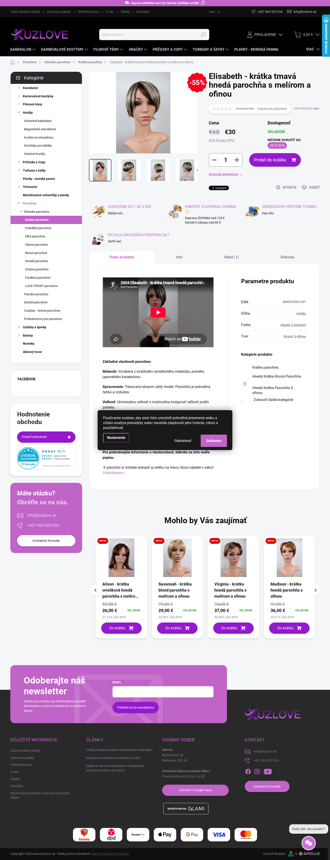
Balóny (28, 335)
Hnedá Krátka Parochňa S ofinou (272, 390)
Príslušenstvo (113, 473)
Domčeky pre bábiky (38, 145)
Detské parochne (35, 302)
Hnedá (285, 325)
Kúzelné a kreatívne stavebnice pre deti (113, 758)
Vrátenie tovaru (88, 11)
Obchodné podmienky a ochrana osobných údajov (40, 795)
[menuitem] (23, 49)
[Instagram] (257, 771)
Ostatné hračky (34, 154)
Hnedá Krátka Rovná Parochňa (276, 376)
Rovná (288, 336)
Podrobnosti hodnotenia (272, 108)
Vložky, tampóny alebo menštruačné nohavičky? (119, 750)
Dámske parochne (36, 211)
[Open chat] (308, 841)
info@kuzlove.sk (41, 515)
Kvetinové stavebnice (38, 137)
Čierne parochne (36, 244)
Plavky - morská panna (39, 179)
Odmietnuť (182, 441)
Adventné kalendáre (38, 121)
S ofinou (300, 336)
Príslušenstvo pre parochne (43, 319)
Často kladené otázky (25, 11)
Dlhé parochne (35, 236)
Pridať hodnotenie (34, 437)
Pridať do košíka (270, 160)
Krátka (301, 313)
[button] (121, 610)
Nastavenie (116, 437)
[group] (121, 587)
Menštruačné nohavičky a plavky (46, 195)
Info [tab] (179, 257)
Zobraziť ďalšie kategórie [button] (273, 400)
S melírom (298, 325)
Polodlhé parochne (38, 228)
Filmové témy (32, 104)
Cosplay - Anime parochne (42, 310)
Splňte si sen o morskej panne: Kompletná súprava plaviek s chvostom (115, 768)
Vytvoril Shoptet (274, 854)
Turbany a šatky (34, 170)
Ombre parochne (36, 269)
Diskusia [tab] (287, 257)
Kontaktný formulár (46, 540)
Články (125, 11)
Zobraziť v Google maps (195, 790)
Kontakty (143, 11)
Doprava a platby (59, 11)
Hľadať (203, 34)
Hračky (28, 112)
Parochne (30, 203)
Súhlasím (213, 441)
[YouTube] (268, 771)
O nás (110, 11)
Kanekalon (30, 88)
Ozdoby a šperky (34, 327)
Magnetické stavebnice (40, 129)
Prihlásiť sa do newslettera (135, 707)
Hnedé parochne (36, 261)
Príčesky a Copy (34, 162)
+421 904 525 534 (43, 525)
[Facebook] (248, 771)
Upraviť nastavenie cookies (110, 854)
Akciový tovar (32, 352)
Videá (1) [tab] (231, 257)
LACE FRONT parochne (41, 286)
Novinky (28, 343)
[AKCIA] (121, 560)
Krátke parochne (37, 220)
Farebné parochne (38, 277)
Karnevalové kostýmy (38, 96)
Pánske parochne (36, 294)
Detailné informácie (223, 174)
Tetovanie (30, 187)
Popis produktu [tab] (122, 257)
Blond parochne (36, 253)
